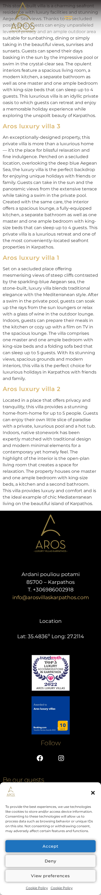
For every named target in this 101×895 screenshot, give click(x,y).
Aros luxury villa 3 (32, 126)
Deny (50, 861)
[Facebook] (39, 758)
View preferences (50, 875)
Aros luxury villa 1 (31, 257)
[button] (93, 792)
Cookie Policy (37, 888)
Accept (50, 846)
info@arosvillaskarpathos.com (50, 597)
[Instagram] (61, 758)
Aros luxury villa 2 (32, 389)
